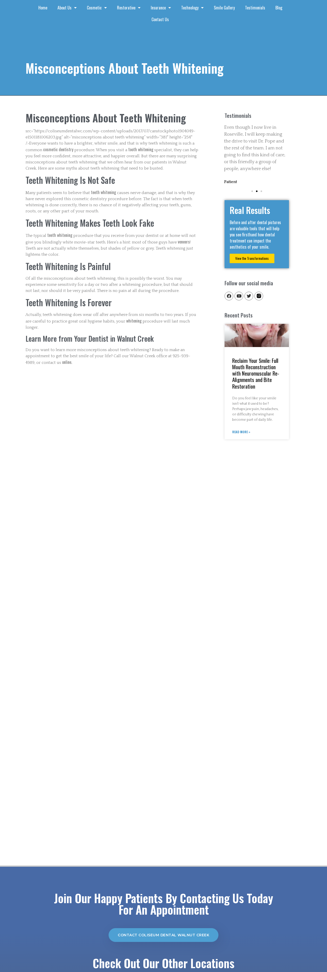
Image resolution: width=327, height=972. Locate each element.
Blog (278, 8)
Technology (189, 8)
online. (67, 362)
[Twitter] (248, 296)
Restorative (126, 8)
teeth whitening (103, 192)
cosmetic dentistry (58, 149)
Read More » (241, 432)
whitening (134, 321)
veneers (184, 242)
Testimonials (255, 8)
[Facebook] (229, 296)
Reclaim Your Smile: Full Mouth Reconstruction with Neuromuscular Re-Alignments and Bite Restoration (255, 373)
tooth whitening (140, 149)
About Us (64, 8)
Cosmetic (94, 8)
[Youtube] (239, 296)
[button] (252, 191)
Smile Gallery (224, 8)
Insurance (158, 8)
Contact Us (160, 19)
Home (42, 8)
